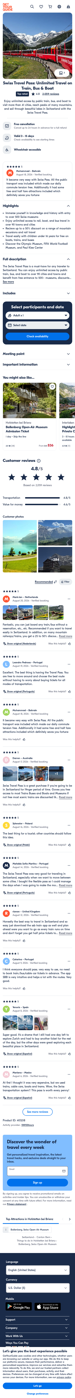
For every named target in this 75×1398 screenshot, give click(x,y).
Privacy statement (16, 1204)
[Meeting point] (68, 354)
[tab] (29, 1219)
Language (12, 1261)
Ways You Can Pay (17, 1343)
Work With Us (14, 1336)
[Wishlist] (41, 7)
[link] (29, 417)
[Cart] (50, 7)
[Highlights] (68, 206)
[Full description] (68, 259)
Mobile (10, 1299)
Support (10, 1319)
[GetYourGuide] (8, 7)
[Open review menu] (69, 599)
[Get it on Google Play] (19, 1307)
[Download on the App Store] (48, 1307)
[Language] (59, 6)
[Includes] (68, 293)
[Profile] (68, 7)
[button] (45, 94)
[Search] (32, 6)
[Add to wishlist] (52, 386)
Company (11, 1328)
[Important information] (68, 364)
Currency (11, 1279)
